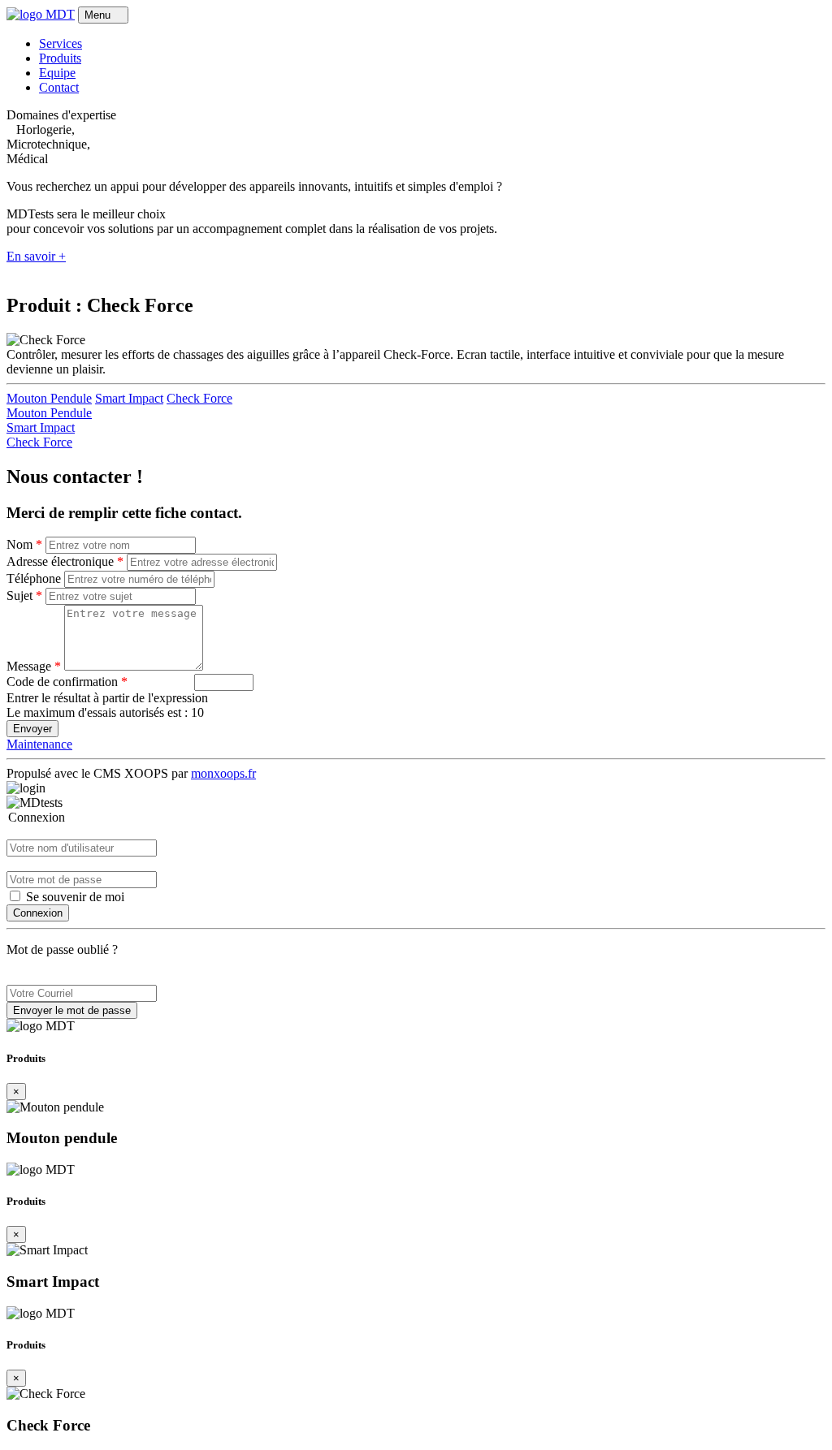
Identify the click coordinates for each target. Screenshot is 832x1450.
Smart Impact (129, 398)
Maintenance (39, 744)
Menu (99, 15)
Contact (59, 87)
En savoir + (36, 256)
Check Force (199, 398)
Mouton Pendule (49, 398)
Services (60, 43)
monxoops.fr (223, 773)
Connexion (38, 913)
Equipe (57, 73)
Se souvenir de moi (73, 897)
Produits (60, 58)
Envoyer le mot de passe (72, 1010)
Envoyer (32, 729)
